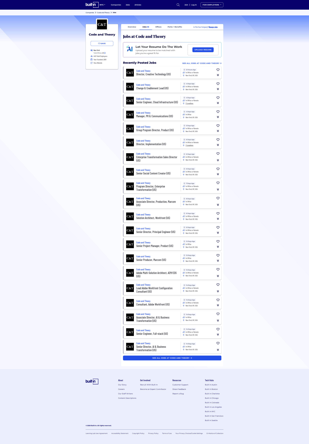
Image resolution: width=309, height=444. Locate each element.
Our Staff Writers (125, 394)
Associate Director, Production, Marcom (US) (156, 203)
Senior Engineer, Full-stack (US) (152, 333)
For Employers (211, 5)
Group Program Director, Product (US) (155, 130)
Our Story (122, 385)
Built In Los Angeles (213, 407)
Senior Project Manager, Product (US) (154, 246)
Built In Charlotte (212, 394)
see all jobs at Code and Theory (171, 358)
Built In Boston (211, 389)
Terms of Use (167, 433)
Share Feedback (179, 389)
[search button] (178, 5)
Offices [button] (158, 27)
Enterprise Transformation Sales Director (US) (156, 158)
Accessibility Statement (119, 433)
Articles (138, 5)
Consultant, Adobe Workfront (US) (152, 304)
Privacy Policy (153, 433)
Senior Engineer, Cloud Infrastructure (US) (157, 102)
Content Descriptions (127, 398)
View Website (98, 63)
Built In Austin (211, 385)
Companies (116, 5)
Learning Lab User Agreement (97, 433)
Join (186, 5)
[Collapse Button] (218, 75)
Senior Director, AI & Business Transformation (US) (151, 348)
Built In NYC (210, 411)
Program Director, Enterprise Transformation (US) (150, 188)
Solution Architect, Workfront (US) (153, 218)
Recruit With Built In (149, 385)
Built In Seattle (211, 420)
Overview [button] (132, 27)
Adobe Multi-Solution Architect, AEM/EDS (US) (156, 274)
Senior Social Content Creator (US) (153, 173)
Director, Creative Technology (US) (153, 74)
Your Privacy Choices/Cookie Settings (189, 433)
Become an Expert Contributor (153, 389)
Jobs (128, 5)
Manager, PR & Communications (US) (154, 116)
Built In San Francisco (214, 416)
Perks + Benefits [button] (175, 27)
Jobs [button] (145, 27)
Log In (194, 5)
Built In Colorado (212, 402)
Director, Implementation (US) (151, 144)
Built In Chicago (212, 398)
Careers (121, 389)
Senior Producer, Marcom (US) (151, 260)
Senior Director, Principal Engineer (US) (155, 232)
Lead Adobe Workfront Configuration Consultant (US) (154, 289)
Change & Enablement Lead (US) (152, 88)
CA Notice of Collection (214, 433)
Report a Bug (178, 394)
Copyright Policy (138, 433)
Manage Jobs (213, 27)
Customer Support (180, 385)
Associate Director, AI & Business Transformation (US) (152, 319)
